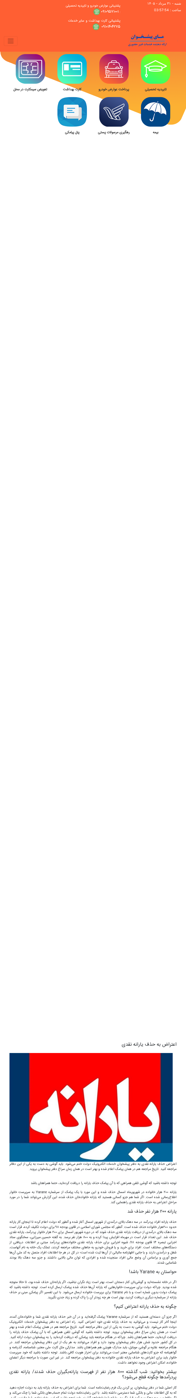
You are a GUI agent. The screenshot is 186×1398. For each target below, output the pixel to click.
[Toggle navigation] (10, 41)
